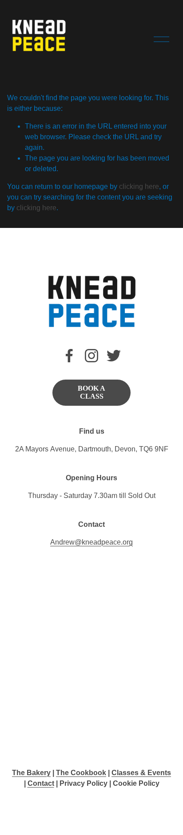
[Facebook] (69, 356)
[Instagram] (91, 356)
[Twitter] (114, 356)
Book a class (91, 392)
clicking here (139, 186)
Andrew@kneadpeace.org (91, 542)
